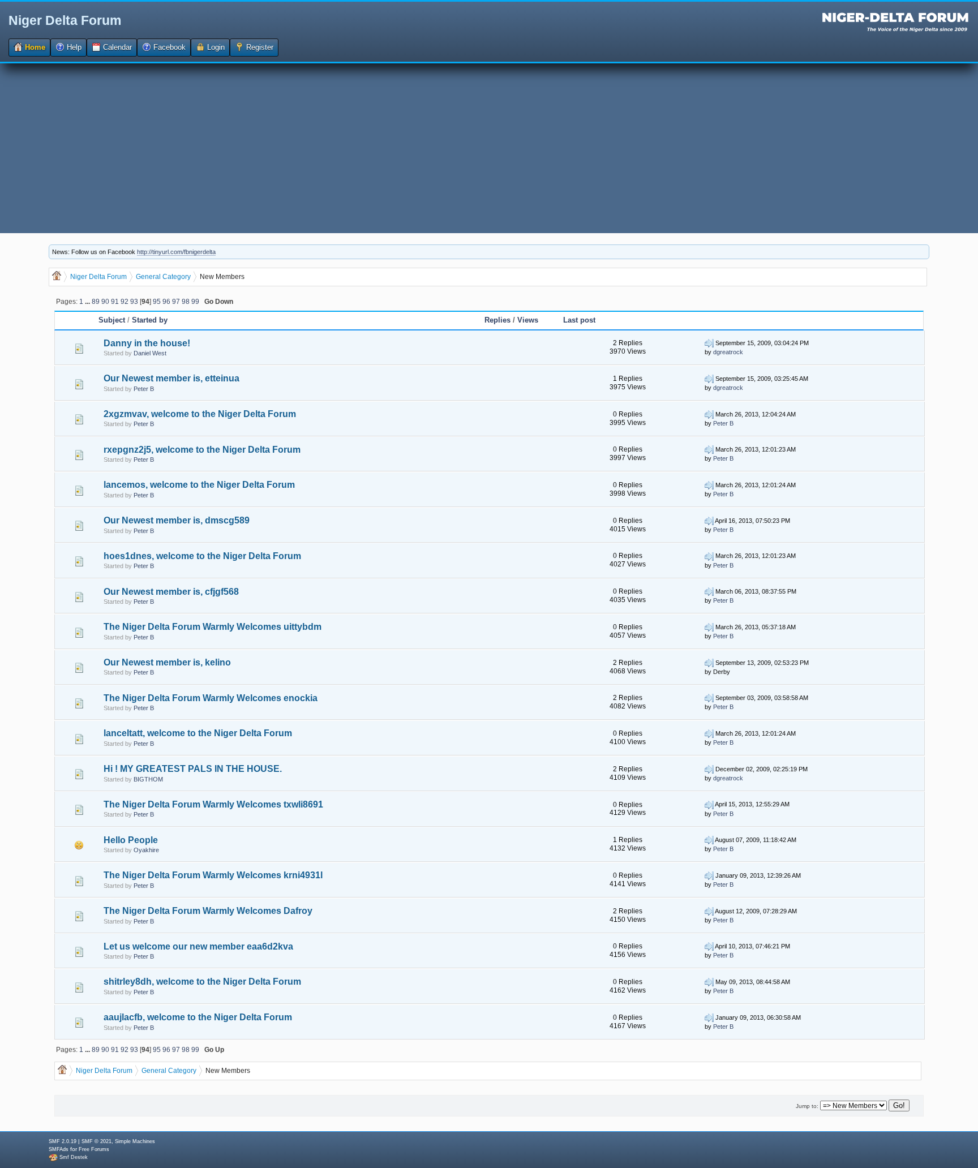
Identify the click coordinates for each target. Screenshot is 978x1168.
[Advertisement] (489, 148)
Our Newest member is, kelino (167, 662)
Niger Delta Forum (64, 20)
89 (96, 301)
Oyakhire (146, 850)
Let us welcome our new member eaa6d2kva (198, 946)
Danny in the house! (147, 343)
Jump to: (807, 1106)
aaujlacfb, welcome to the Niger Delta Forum (198, 1017)
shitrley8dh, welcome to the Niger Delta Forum (202, 981)
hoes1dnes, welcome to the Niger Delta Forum (202, 556)
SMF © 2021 (96, 1141)
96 (166, 301)
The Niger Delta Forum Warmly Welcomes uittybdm (212, 627)
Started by (150, 320)
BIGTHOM (148, 779)
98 (186, 301)
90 (105, 301)
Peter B (144, 388)
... (88, 301)
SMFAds (58, 1149)
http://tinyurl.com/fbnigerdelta (176, 251)
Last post (579, 320)
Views (527, 320)
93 (134, 301)
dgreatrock (728, 352)
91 (115, 301)
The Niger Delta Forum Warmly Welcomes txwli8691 (213, 804)
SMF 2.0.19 (62, 1141)
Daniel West (150, 353)
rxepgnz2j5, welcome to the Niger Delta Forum (202, 449)
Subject (111, 320)
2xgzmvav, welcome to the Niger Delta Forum (200, 414)
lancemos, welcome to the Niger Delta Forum (199, 484)
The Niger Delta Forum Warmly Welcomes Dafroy (208, 911)
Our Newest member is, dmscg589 (177, 520)
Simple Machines (135, 1141)
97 (176, 301)
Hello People (131, 840)
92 (124, 301)
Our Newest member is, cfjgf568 (171, 591)
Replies (497, 320)
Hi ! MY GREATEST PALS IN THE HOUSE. (193, 769)
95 (157, 301)
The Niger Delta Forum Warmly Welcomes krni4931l (213, 875)
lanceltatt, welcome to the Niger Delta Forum (198, 733)
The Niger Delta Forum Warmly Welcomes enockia (211, 698)
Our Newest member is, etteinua (171, 378)
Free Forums (94, 1149)
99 (195, 301)
